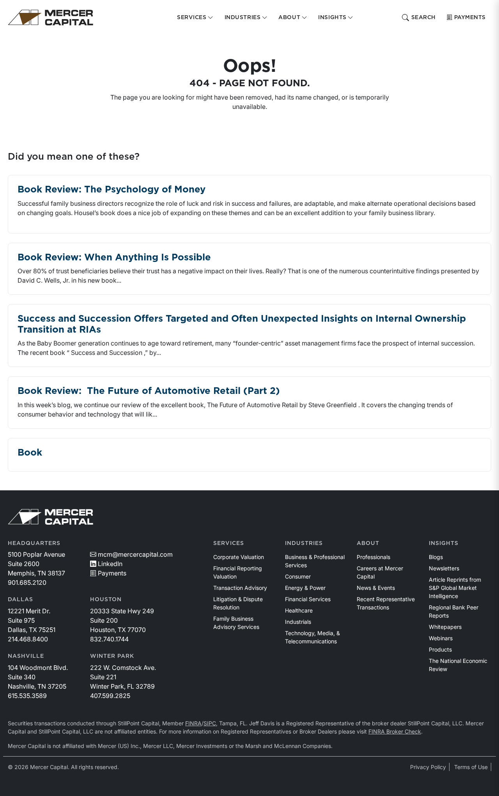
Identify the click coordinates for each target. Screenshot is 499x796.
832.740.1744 (109, 639)
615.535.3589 (27, 696)
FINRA (193, 723)
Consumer (298, 576)
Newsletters (444, 568)
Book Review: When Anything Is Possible (114, 257)
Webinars (441, 638)
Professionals (373, 557)
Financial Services (308, 599)
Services (228, 543)
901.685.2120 (27, 582)
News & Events (376, 587)
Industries (304, 543)
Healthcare (299, 610)
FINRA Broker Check (394, 731)
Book (30, 453)
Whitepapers (445, 626)
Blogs (436, 557)
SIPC (209, 723)
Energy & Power (305, 587)
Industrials (298, 621)
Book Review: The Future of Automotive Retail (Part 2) (149, 391)
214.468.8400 (28, 639)
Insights (443, 543)
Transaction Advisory (240, 587)
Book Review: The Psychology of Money (111, 189)
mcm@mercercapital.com (135, 554)
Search (423, 17)
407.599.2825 (110, 696)
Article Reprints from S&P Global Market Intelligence (455, 587)
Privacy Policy (428, 767)
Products (440, 649)
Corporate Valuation (238, 557)
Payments (470, 17)
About (368, 543)
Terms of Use (471, 767)
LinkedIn (110, 564)
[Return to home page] (50, 17)
